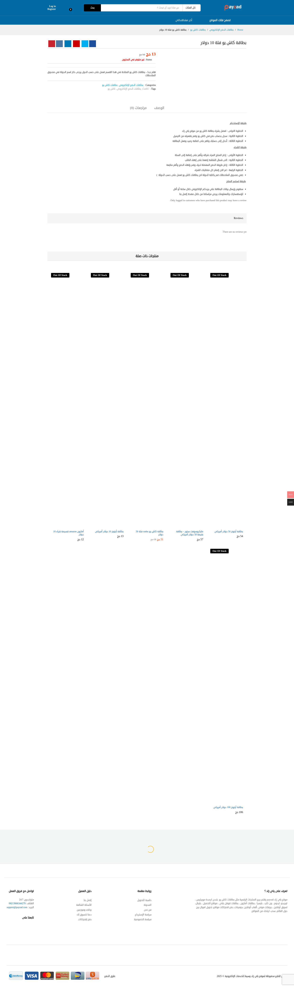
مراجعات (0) (138, 108)
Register (51, 9)
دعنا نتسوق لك (84, 914)
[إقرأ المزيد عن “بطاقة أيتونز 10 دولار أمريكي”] (110, 526)
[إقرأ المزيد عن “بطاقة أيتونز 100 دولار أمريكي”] (229, 802)
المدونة (147, 905)
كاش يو (111, 88)
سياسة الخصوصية (142, 919)
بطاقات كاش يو (110, 85)
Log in (52, 6)
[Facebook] (32, 927)
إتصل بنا (88, 900)
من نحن (147, 909)
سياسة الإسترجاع (143, 914)
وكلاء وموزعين (84, 909)
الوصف (159, 108)
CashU (146, 88)
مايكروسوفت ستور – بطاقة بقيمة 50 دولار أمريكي (189, 533)
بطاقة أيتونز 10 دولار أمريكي (109, 531)
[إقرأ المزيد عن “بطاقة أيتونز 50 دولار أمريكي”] (229, 526)
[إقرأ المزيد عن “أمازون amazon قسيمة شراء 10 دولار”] (70, 526)
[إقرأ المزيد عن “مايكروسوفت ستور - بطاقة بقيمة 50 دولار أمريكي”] (190, 526)
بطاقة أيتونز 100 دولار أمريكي (228, 807)
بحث (92, 7)
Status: (148, 59)
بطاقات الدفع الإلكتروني (131, 85)
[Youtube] (19, 927)
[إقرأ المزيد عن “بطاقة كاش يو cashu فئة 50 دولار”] (150, 526)
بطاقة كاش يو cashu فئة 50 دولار (149, 533)
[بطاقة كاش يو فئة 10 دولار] (92, 43)
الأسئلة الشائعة (84, 905)
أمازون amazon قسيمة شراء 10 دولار (68, 533)
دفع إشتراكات (85, 919)
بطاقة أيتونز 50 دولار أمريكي (229, 531)
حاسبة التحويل (144, 900)
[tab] (159, 109)
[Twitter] (25, 927)
